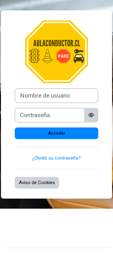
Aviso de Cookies (37, 182)
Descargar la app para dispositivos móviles (53, 239)
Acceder (56, 133)
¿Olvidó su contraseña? (56, 158)
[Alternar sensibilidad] (91, 115)
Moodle (52, 256)
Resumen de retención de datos (42, 229)
